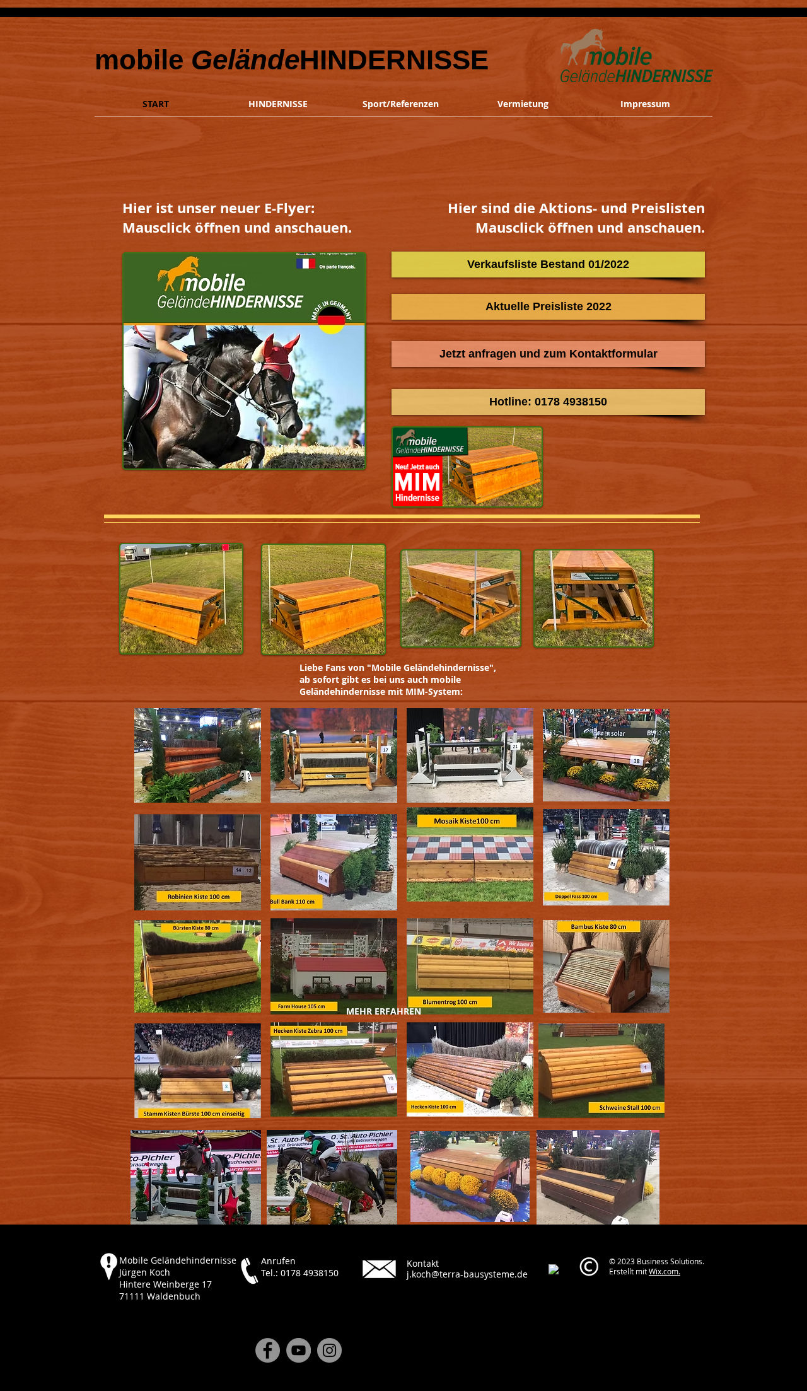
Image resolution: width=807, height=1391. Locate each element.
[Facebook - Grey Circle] (267, 1350)
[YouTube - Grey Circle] (298, 1350)
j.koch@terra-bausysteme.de (467, 1274)
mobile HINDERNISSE (292, 59)
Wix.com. (664, 1271)
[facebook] (554, 1269)
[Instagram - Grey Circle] (329, 1350)
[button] (548, 402)
